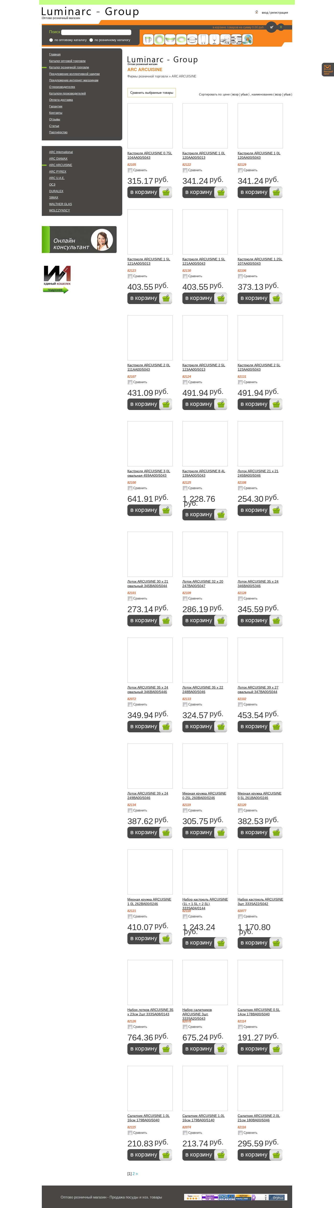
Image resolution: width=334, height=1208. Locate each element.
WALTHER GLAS (60, 204)
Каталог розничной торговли (69, 67)
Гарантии (55, 106)
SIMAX (53, 197)
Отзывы (54, 119)
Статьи (54, 126)
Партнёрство (58, 132)
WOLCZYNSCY (59, 210)
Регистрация (279, 12)
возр (235, 94)
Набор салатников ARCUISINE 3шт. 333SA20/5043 (197, 1014)
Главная (55, 54)
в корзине (219, 27)
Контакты (55, 113)
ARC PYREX (57, 171)
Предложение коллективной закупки (74, 74)
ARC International (61, 152)
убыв (244, 94)
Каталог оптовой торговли (67, 61)
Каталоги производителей (67, 93)
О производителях (62, 87)
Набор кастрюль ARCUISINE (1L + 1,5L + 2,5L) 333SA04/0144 (205, 903)
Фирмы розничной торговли (147, 76)
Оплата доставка (61, 100)
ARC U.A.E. (57, 178)
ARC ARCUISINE (60, 165)
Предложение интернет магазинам (73, 80)
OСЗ (52, 184)
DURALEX (56, 191)
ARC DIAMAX (58, 158)
